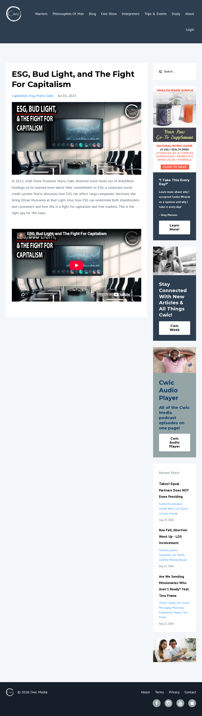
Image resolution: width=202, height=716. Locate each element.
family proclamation (170, 504)
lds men (163, 513)
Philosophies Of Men (68, 13)
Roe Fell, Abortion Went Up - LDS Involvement (173, 536)
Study (176, 13)
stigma (178, 612)
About (189, 13)
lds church (181, 508)
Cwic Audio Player (174, 442)
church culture (167, 603)
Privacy (174, 692)
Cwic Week (175, 328)
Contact (190, 692)
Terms (159, 692)
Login (190, 29)
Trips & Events (155, 13)
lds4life (163, 560)
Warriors (41, 13)
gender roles (166, 508)
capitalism (20, 95)
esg (32, 95)
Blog (92, 13)
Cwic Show (109, 13)
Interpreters (130, 13)
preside (174, 513)
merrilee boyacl (178, 560)
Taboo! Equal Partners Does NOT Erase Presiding (174, 490)
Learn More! (174, 227)
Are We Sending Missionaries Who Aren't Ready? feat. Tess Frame (174, 586)
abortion (164, 550)
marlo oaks (45, 95)
